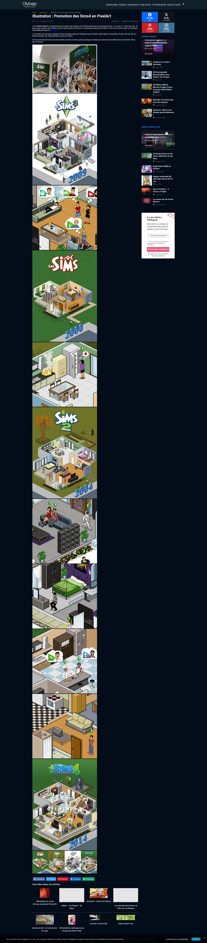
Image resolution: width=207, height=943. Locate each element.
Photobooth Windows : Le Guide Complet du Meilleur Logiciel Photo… (156, 43)
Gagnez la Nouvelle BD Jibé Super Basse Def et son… (163, 178)
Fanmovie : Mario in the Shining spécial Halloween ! (163, 112)
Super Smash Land (125, 924)
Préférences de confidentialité (178, 939)
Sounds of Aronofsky (98, 924)
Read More (148, 53)
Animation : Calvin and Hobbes (99, 901)
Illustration (134, 21)
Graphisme (43, 12)
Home (34, 12)
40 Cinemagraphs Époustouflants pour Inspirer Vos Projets (161, 74)
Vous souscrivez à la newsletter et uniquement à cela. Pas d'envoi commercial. (157, 243)
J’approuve (196, 939)
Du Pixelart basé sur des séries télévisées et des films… (163, 156)
